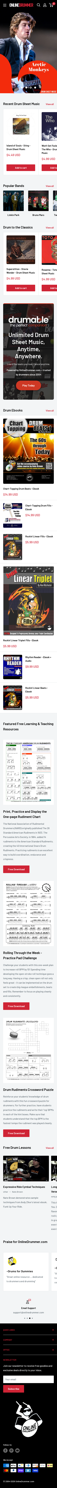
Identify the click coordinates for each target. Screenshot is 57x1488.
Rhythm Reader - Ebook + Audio (38, 659)
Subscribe (13, 1388)
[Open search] (38, 5)
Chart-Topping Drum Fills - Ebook (39, 507)
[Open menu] (4, 5)
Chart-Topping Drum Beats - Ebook (21, 488)
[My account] (44, 5)
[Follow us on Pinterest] (11, 1450)
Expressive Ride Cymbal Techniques (24, 1186)
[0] (51, 5)
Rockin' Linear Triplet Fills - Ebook (20, 640)
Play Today (28, 385)
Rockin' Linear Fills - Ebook (39, 536)
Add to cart (21, 167)
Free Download (16, 869)
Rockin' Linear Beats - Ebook (36, 689)
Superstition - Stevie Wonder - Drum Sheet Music (20, 271)
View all (50, 104)
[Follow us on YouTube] (17, 1450)
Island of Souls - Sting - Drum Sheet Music (18, 147)
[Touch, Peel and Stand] (28, 51)
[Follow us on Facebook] (5, 1450)
